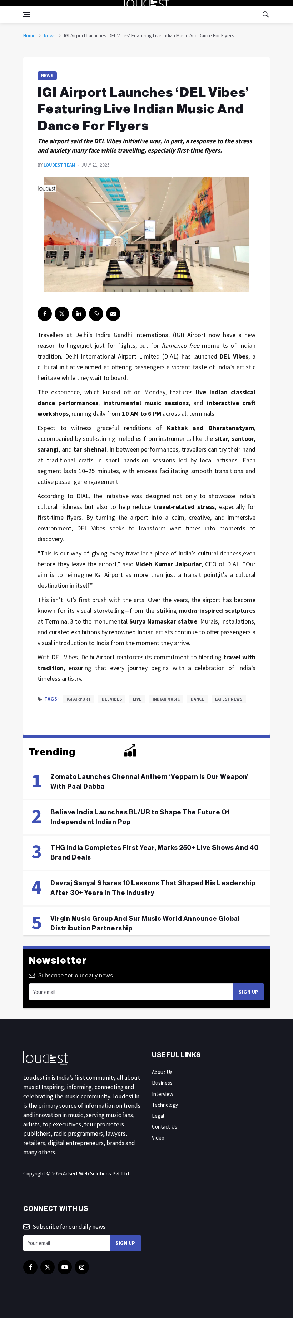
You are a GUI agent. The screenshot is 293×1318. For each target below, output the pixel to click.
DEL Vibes (112, 699)
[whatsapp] (96, 314)
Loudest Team (59, 165)
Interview (162, 1094)
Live (137, 699)
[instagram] (82, 1267)
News (50, 35)
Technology (165, 1104)
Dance (197, 699)
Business (162, 1082)
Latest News (228, 699)
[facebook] (45, 314)
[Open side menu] (26, 14)
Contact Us (164, 1126)
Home (29, 35)
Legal (158, 1115)
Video (158, 1137)
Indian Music (166, 699)
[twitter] (62, 314)
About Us (162, 1072)
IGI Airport (78, 699)
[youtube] (65, 1267)
